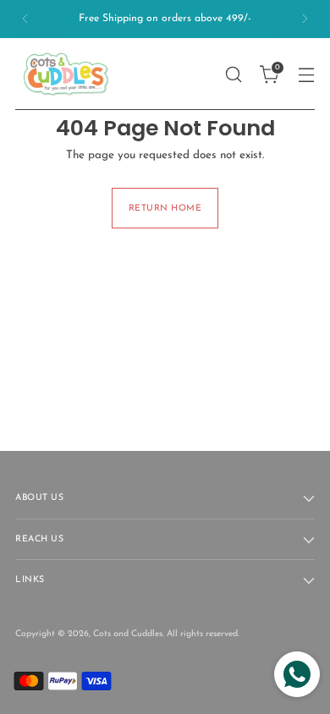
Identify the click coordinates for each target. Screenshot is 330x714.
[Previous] (25, 19)
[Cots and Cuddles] (66, 74)
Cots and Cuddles (127, 634)
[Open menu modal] (306, 74)
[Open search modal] (233, 74)
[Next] (304, 19)
